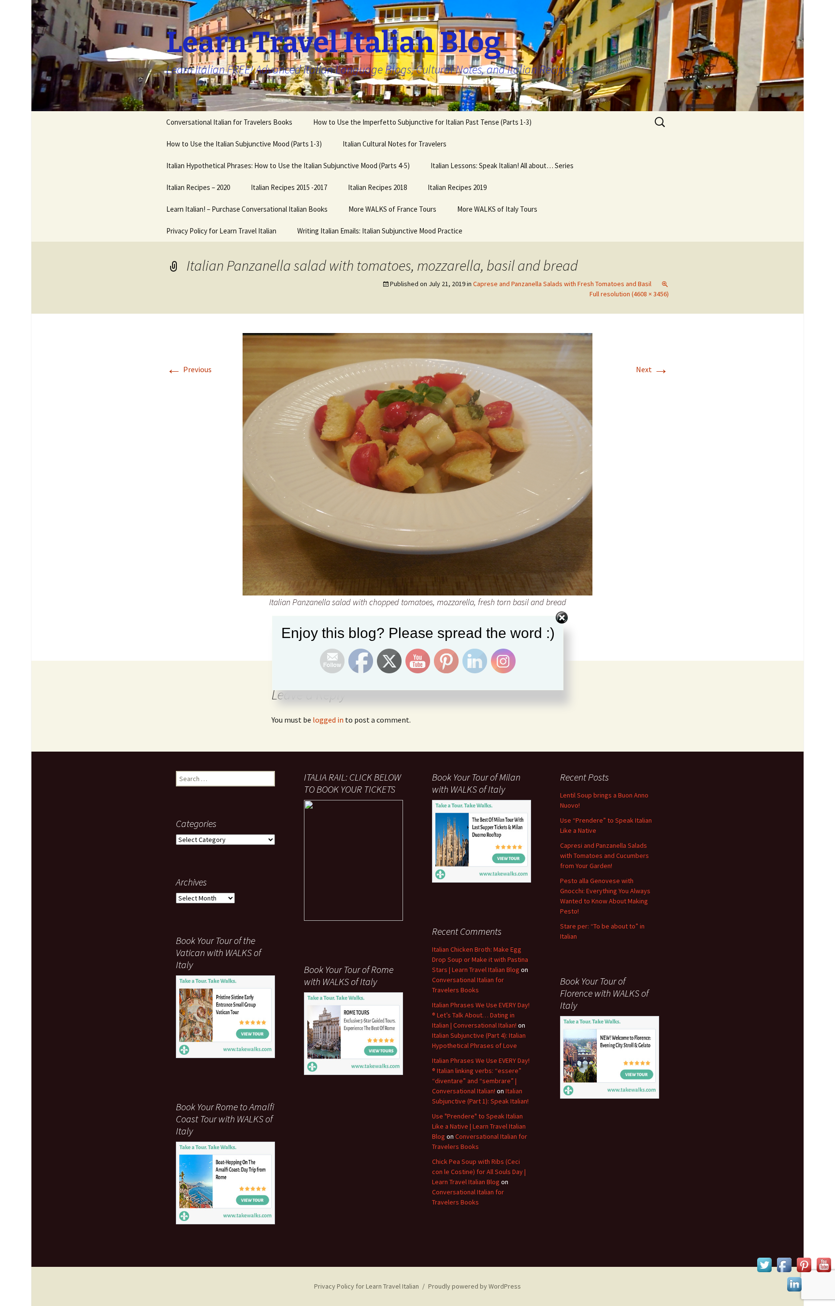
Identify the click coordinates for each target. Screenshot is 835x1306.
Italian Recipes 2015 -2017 (289, 187)
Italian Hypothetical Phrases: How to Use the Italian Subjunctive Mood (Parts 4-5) (288, 165)
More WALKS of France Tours (392, 209)
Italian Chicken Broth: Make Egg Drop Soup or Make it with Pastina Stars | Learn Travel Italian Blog (480, 959)
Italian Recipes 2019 (457, 187)
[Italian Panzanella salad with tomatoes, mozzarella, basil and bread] (417, 463)
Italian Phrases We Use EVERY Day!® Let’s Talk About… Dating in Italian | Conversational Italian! (481, 1015)
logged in (328, 720)
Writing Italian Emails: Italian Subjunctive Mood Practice (379, 230)
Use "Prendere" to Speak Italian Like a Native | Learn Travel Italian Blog (479, 1126)
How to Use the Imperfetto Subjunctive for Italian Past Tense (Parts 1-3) (422, 122)
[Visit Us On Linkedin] (794, 1283)
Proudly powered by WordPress (474, 1286)
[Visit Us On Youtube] (824, 1264)
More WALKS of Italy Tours (497, 209)
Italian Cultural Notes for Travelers (394, 143)
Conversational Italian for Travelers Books (229, 122)
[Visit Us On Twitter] (764, 1264)
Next (652, 369)
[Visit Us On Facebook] (784, 1264)
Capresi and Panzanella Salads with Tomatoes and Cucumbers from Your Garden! (604, 855)
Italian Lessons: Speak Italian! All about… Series (502, 165)
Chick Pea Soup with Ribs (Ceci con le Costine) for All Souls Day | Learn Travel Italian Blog (479, 1171)
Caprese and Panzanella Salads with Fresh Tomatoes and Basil (562, 283)
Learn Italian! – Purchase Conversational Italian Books (247, 209)
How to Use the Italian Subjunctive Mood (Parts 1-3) (244, 143)
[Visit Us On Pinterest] (804, 1264)
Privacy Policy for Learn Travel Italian (221, 230)
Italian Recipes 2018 (377, 187)
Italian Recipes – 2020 (198, 187)
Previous (189, 369)
